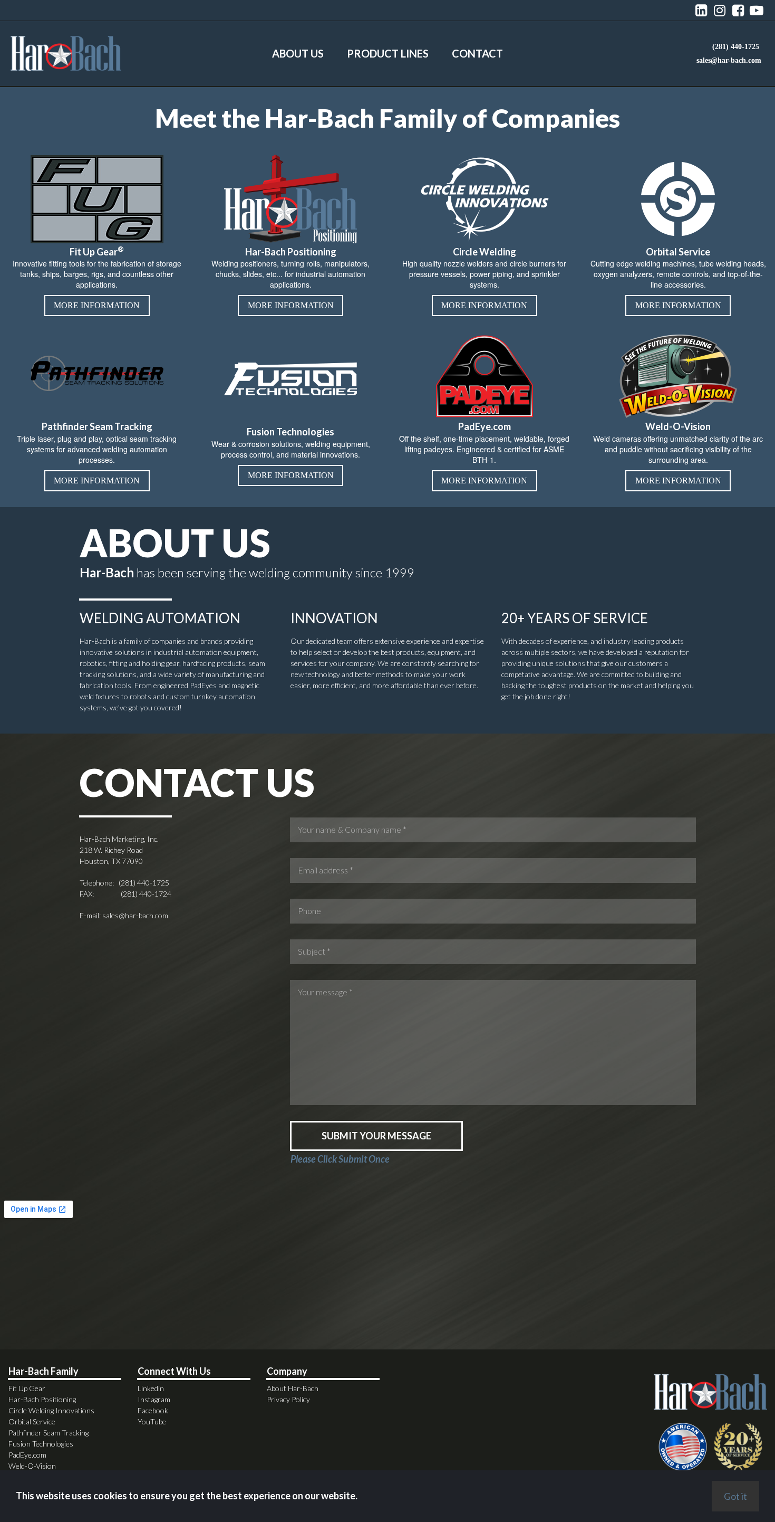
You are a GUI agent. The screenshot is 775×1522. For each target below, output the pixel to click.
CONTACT (477, 53)
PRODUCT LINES (388, 53)
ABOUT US (298, 53)
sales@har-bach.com (135, 915)
